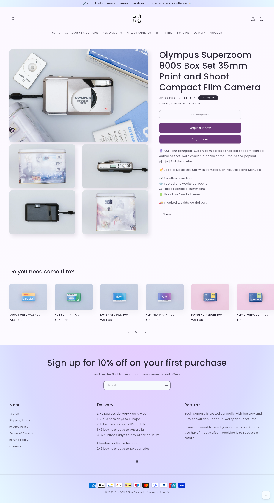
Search (14, 414)
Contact (15, 446)
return (190, 438)
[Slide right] (145, 332)
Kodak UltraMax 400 (25, 314)
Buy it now (200, 139)
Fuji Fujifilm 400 (67, 314)
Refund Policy (18, 440)
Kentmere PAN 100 (114, 314)
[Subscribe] (166, 385)
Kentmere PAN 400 (160, 314)
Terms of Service (21, 433)
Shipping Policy (19, 420)
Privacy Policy (18, 427)
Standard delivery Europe (117, 443)
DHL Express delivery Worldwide (122, 413)
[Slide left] (129, 332)
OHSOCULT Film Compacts (130, 492)
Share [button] (167, 214)
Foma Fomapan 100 (206, 314)
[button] (13, 19)
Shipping (165, 103)
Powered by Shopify (158, 492)
